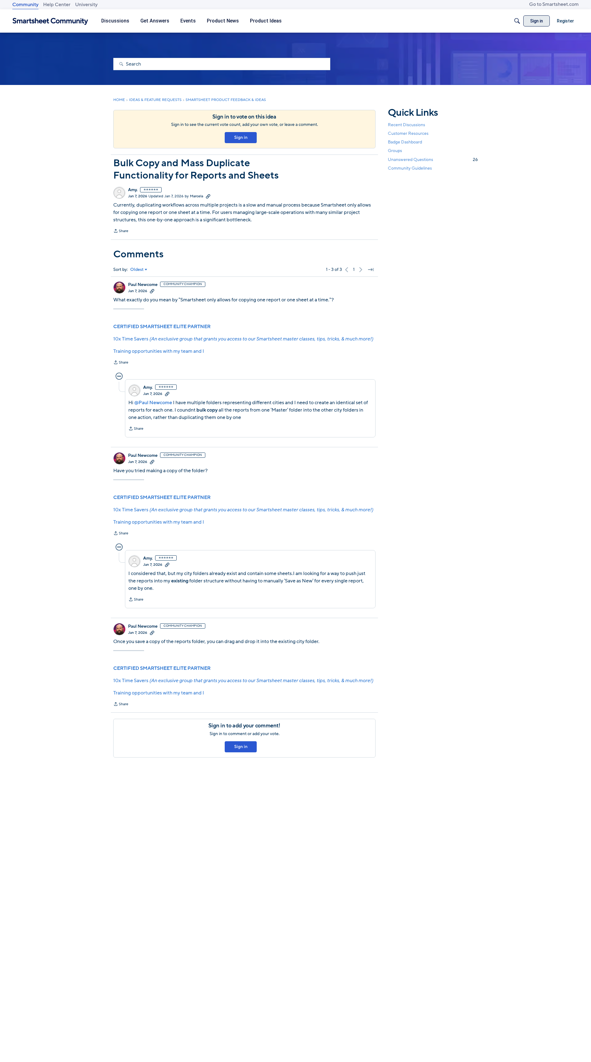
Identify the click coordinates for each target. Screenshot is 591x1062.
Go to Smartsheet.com (554, 4)
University (86, 4)
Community (25, 4)
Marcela (196, 196)
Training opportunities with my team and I (158, 351)
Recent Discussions (406, 125)
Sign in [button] (240, 137)
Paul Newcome (143, 285)
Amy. (133, 190)
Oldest (137, 270)
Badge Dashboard (405, 142)
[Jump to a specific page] (371, 270)
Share (120, 231)
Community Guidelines (410, 168)
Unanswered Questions (433, 160)
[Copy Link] (208, 196)
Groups (395, 151)
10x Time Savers (243, 339)
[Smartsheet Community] (50, 21)
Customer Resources (408, 133)
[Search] (517, 20)
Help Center (56, 4)
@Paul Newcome (153, 402)
